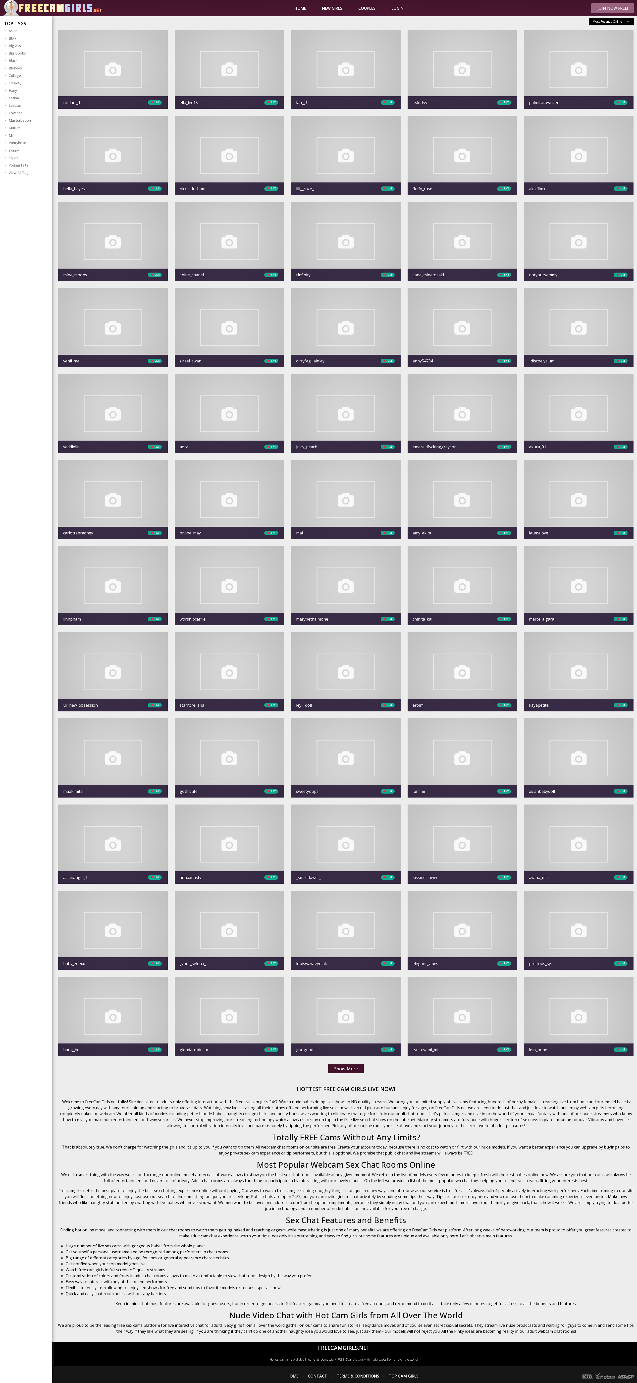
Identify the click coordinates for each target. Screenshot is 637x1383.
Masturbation (20, 120)
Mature (15, 127)
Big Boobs (17, 53)
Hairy (13, 90)
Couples (366, 8)
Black (13, 60)
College (15, 75)
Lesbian (15, 105)
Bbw (12, 38)
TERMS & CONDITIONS (358, 1376)
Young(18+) (18, 165)
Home (300, 8)
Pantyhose (17, 142)
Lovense (15, 113)
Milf (12, 135)
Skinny (14, 150)
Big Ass (15, 45)
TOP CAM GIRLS (404, 1376)
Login (397, 8)
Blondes (15, 68)
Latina (14, 98)
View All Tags (19, 172)
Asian (13, 30)
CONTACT (317, 1376)
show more (346, 1069)
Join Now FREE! (612, 8)
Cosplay (15, 83)
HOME (292, 1376)
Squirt (13, 157)
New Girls (332, 8)
